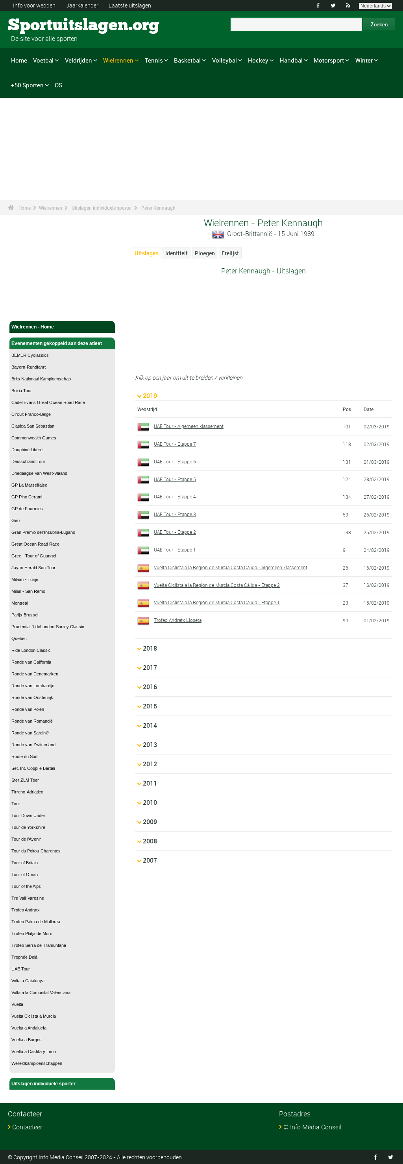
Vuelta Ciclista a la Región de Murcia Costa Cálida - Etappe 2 (217, 585)
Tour (15, 803)
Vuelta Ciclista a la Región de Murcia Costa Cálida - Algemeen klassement (230, 567)
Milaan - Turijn (24, 579)
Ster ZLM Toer (25, 780)
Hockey (258, 60)
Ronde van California (31, 662)
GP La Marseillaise (29, 485)
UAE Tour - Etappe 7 (175, 444)
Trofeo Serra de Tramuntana (38, 945)
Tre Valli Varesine (27, 898)
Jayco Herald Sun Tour (33, 567)
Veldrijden (78, 60)
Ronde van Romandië (32, 721)
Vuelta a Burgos (26, 1039)
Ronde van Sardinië (30, 732)
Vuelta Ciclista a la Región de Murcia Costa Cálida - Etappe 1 (217, 602)
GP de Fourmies (27, 508)
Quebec (19, 638)
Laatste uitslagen (130, 5)
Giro (15, 520)
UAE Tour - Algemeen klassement (189, 426)
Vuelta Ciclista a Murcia (33, 1016)
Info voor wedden (34, 5)
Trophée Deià (24, 957)
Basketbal (187, 60)
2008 (150, 841)
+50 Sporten (27, 85)
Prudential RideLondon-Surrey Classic (47, 626)
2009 (150, 821)
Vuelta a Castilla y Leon (33, 1051)
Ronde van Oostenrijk (32, 697)
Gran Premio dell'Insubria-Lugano (43, 532)
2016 (150, 687)
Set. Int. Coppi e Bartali (33, 768)
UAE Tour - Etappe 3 (175, 514)
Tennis (154, 60)
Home (19, 60)
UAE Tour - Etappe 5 (175, 479)
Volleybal (224, 60)
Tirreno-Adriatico (27, 792)
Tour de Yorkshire (28, 827)
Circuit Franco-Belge (31, 414)
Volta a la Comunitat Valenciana (40, 992)
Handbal (291, 60)
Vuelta (17, 1004)
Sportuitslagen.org (37, 25)
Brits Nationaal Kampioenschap (41, 378)
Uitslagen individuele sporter (102, 208)
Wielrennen (118, 60)
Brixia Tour (21, 390)
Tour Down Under (28, 815)
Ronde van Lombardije (32, 685)
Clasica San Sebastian (32, 426)
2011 (150, 783)
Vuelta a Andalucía (28, 1028)
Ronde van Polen (27, 709)
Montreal (19, 603)
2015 (150, 706)
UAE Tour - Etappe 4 (175, 496)
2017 (150, 667)
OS (58, 85)
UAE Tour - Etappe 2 (175, 532)
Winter (364, 60)
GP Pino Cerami (26, 496)
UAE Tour (20, 969)
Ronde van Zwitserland (33, 744)
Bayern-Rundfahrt (28, 367)
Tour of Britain (24, 862)
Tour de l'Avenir (26, 839)
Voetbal (43, 60)
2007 (150, 860)
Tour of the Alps (26, 886)
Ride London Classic (31, 650)
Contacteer (27, 1127)
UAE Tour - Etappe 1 (175, 549)
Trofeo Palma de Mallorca (35, 921)
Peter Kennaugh (158, 208)
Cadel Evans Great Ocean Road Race (48, 402)
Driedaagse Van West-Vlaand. (39, 473)
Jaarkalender (82, 5)
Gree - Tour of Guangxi (33, 555)
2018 (150, 648)
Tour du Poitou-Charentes (36, 851)
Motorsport (329, 60)
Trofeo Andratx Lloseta (178, 620)
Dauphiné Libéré (27, 449)
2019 (150, 395)
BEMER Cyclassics (30, 355)
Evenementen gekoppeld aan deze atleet (56, 343)
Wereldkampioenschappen (36, 1063)
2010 (150, 802)
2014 (150, 725)
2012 (150, 764)
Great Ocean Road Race (35, 544)
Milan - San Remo (28, 591)
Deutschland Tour (28, 461)
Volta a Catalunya (27, 980)
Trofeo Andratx (25, 910)
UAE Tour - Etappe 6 (175, 461)
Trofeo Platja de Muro (31, 933)
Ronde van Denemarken (34, 673)
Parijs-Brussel (24, 614)
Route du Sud (24, 756)
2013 (150, 744)
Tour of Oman (24, 874)
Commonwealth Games (33, 437)
